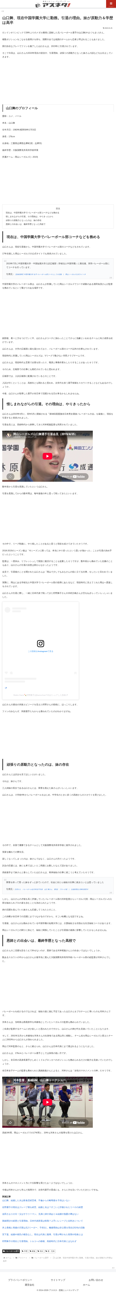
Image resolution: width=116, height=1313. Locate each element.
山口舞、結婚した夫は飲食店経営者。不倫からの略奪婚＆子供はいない (36, 1200)
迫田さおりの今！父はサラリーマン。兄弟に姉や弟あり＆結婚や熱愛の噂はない (40, 1214)
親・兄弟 (51, 1251)
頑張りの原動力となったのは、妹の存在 (23, 220)
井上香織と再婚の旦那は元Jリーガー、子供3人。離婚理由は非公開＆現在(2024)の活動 (43, 1227)
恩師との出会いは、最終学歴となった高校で (25, 224)
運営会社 (29, 1285)
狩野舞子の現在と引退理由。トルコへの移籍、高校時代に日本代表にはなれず (39, 1241)
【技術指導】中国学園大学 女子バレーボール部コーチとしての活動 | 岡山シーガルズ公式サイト (49, 274)
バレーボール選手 (12, 1251)
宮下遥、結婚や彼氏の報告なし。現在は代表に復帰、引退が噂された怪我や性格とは (42, 1234)
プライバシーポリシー (20, 1280)
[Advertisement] (58, 81)
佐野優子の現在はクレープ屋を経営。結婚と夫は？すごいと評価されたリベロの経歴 (42, 1207)
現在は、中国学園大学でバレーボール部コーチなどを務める (32, 213)
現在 (41, 1251)
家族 (33, 1251)
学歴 (25, 1251)
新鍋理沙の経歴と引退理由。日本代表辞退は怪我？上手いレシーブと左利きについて (42, 1221)
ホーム (86, 1285)
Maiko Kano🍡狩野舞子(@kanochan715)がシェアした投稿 (39, 695)
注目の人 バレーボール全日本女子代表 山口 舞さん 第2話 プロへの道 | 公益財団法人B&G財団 (51, 889)
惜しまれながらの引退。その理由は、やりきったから (29, 216)
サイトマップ (58, 1280)
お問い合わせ (96, 1280)
